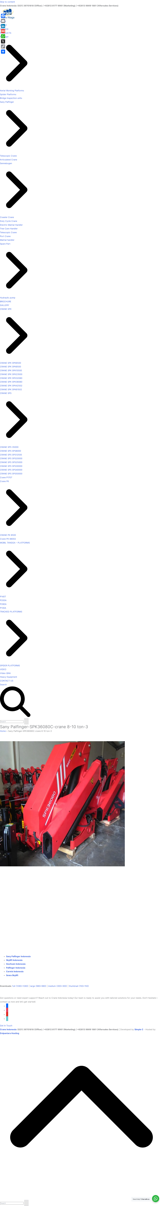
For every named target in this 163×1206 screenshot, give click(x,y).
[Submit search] (26, 721)
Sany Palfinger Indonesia (18, 956)
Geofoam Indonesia (15, 964)
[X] (3, 41)
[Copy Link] (3, 46)
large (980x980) (38, 986)
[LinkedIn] (3, 26)
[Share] (3, 51)
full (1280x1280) (20, 986)
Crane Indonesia (8, 1029)
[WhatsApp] (3, 36)
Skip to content (7, 2)
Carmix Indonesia (14, 971)
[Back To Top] (81, 1198)
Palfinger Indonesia (15, 967)
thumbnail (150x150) (79, 986)
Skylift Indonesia (14, 960)
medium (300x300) (57, 986)
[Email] (3, 20)
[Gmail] (3, 31)
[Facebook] (3, 15)
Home (3, 731)
